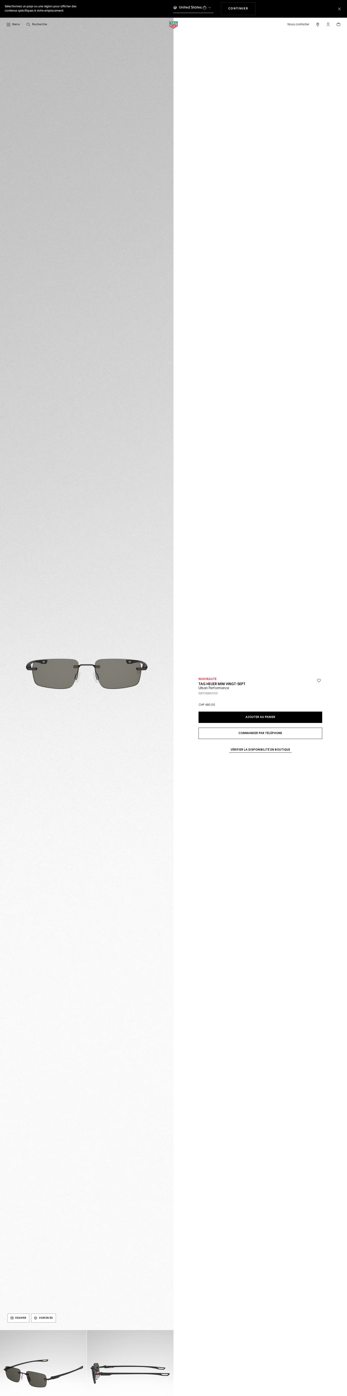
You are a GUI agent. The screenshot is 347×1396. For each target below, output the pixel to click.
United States (190, 7)
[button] (328, 24)
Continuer (241, 8)
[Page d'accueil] (173, 25)
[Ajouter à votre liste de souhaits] (319, 681)
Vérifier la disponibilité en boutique (260, 749)
